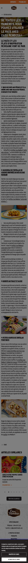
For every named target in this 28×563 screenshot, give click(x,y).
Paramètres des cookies (14, 554)
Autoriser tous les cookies (14, 559)
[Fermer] (26, 541)
